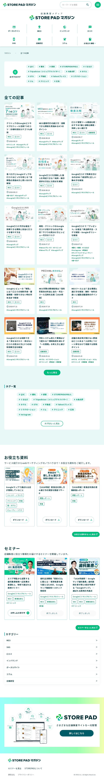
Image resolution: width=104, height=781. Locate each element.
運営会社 (11, 774)
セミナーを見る (14, 768)
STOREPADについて (33, 768)
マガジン (7, 53)
